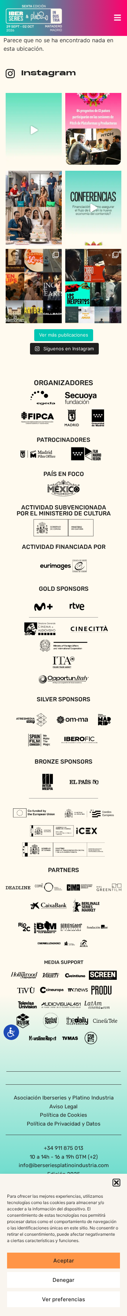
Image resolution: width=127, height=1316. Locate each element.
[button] (116, 1182)
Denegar (63, 1280)
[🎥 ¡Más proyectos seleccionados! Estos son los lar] (93, 286)
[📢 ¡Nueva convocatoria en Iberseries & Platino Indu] (34, 130)
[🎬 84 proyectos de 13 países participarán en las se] (93, 130)
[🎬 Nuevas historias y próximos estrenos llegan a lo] (34, 208)
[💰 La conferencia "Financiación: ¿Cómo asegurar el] (93, 208)
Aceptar (63, 1260)
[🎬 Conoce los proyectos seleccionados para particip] (34, 286)
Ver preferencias (63, 1299)
